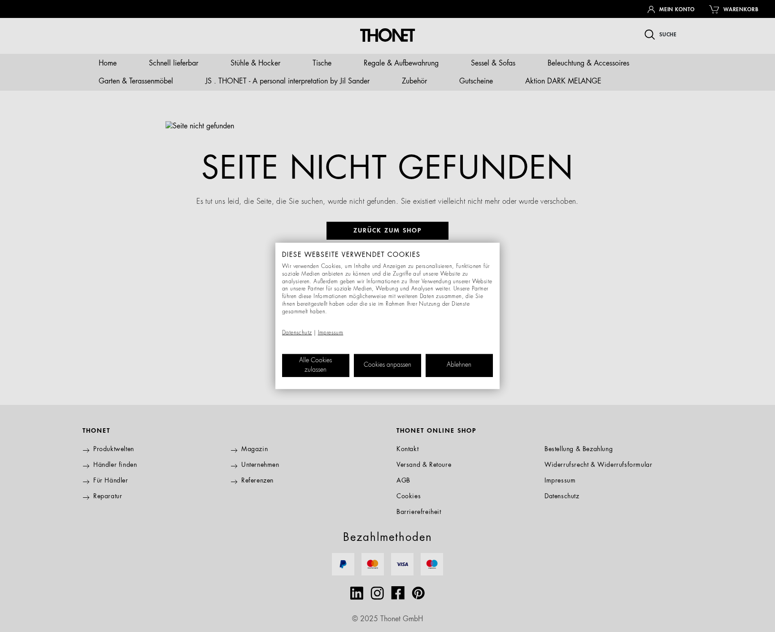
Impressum (331, 333)
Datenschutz (297, 333)
